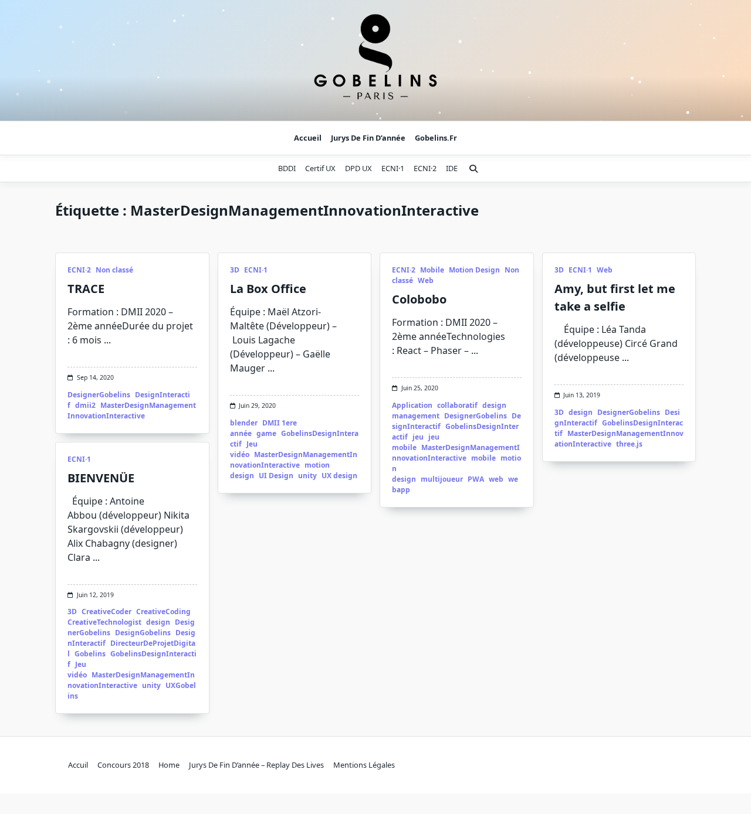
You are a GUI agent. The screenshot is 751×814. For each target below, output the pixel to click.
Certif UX (320, 168)
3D (234, 270)
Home (169, 765)
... (107, 339)
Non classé (114, 270)
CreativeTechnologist (104, 622)
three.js (629, 444)
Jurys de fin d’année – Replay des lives (256, 765)
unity (307, 476)
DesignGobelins (143, 633)
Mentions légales (364, 765)
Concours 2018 (123, 765)
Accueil (308, 137)
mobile (483, 458)
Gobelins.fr (436, 137)
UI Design (276, 476)
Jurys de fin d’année (368, 137)
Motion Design (474, 270)
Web (426, 280)
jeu (418, 437)
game (266, 433)
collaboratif (457, 405)
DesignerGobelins (98, 395)
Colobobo (419, 299)
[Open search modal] (473, 169)
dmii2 (85, 405)
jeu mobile (415, 442)
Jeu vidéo (244, 449)
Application (412, 405)
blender (244, 423)
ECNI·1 (392, 168)
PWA (476, 479)
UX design (339, 476)
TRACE (85, 289)
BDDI (287, 168)
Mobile (432, 270)
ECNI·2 (425, 168)
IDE (452, 168)
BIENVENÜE (100, 478)
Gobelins (90, 654)
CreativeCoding (163, 612)
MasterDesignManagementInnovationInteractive (131, 410)
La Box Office (268, 289)
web (496, 479)
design (581, 412)
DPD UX (358, 168)
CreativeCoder (106, 612)
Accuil (78, 765)
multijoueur (442, 479)
